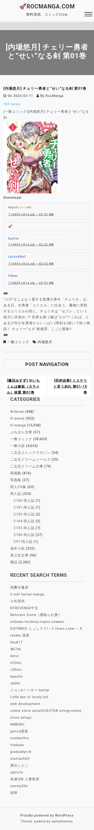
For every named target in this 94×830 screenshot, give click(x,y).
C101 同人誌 (24, 507)
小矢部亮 (17, 601)
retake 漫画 (19, 635)
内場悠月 (45, 342)
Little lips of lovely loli (29, 697)
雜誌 (14, 562)
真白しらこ (19, 765)
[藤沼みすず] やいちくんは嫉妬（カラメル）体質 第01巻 (23, 386)
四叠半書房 (19, 587)
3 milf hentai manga (27, 594)
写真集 (15, 480)
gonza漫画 (19, 731)
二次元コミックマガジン (30, 453)
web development (25, 704)
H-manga (18, 425)
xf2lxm (16, 663)
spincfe (16, 772)
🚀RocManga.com (47, 6)
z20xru (16, 670)
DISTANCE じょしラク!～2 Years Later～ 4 (46, 628)
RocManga (54, 96)
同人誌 (15, 494)
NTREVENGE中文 (24, 608)
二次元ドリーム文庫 (26, 466)
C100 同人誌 (24, 501)
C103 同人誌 (24, 514)
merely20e (19, 786)
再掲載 (15, 473)
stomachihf (20, 759)
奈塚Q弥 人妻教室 (24, 779)
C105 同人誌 (24, 528)
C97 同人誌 (23, 542)
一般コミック (18, 342)
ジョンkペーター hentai (29, 690)
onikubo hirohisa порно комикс (37, 622)
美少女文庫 (19, 555)
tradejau (17, 745)
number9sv (19, 738)
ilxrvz (14, 656)
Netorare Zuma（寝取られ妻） (36, 615)
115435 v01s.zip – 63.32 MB (31, 214)
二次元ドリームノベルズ (30, 459)
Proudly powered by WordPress (47, 815)
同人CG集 (18, 487)
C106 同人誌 (24, 535)
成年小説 (17, 548)
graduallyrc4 (20, 752)
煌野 (14, 793)
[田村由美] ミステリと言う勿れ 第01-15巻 (70, 386)
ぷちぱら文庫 (21, 432)
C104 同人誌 (24, 521)
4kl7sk (15, 649)
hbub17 (16, 642)
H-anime (17, 418)
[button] (88, 15)
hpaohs (16, 676)
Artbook (17, 412)
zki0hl (15, 683)
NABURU (17, 724)
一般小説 (17, 446)
